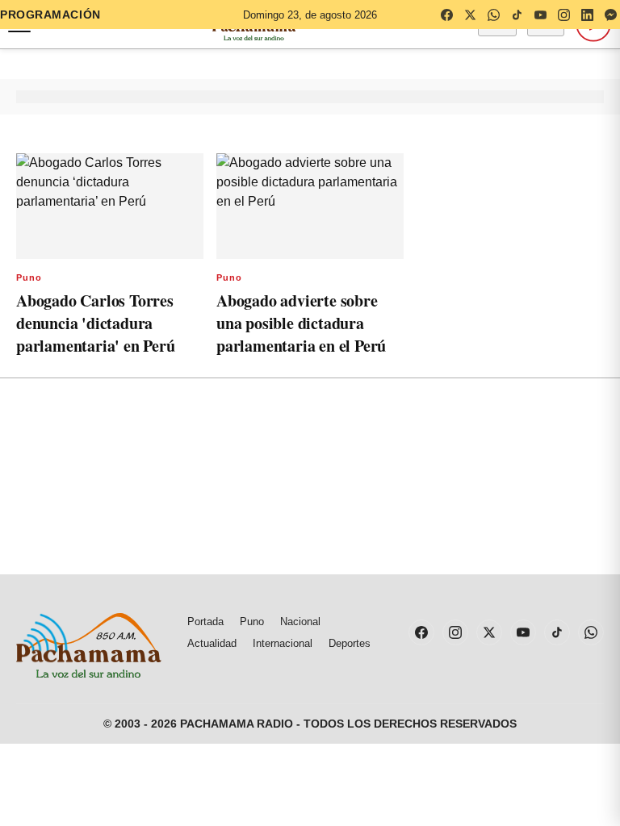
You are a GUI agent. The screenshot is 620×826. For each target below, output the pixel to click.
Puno (29, 277)
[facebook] (446, 14)
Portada (205, 621)
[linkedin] (587, 14)
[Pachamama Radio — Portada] (88, 645)
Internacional (282, 643)
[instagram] (563, 14)
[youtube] (540, 14)
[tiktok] (516, 14)
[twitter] (470, 14)
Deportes (350, 643)
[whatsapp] (493, 14)
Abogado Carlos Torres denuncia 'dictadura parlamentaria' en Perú (95, 323)
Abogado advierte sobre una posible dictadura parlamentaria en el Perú (301, 323)
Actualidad (212, 643)
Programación (50, 14)
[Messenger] (610, 14)
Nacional (300, 621)
